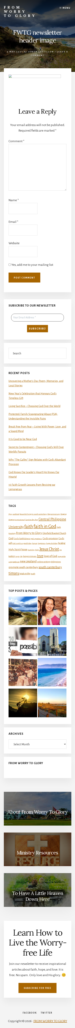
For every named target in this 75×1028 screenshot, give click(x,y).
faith (28, 526)
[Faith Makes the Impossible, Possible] (23, 642)
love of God (50, 556)
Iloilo (37, 550)
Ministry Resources (37, 853)
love (40, 556)
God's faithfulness (22, 538)
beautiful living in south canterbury (33, 514)
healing (61, 543)
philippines (55, 562)
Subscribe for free (37, 988)
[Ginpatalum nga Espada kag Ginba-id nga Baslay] (52, 673)
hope (24, 549)
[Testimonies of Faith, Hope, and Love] (23, 611)
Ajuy (10, 514)
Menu (66, 8)
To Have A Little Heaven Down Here (37, 896)
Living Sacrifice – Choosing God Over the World (34, 406)
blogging (63, 514)
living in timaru (29, 556)
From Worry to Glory (20, 11)
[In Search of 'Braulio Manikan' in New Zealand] (52, 642)
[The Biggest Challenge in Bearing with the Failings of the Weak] (23, 704)
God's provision (50, 538)
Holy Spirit (15, 549)
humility (31, 550)
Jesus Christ (49, 549)
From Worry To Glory (26, 763)
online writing (43, 562)
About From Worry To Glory (38, 812)
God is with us (17, 543)
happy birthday (52, 543)
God (11, 538)
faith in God (44, 526)
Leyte (17, 556)
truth (33, 574)
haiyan (34, 543)
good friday (28, 543)
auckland (16, 514)
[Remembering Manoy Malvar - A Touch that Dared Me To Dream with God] (23, 673)
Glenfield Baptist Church (54, 533)
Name (14, 200)
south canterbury (50, 567)
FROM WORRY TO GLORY (50, 1021)
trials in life (25, 573)
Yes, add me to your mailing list (32, 264)
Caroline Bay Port (31, 520)
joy (60, 550)
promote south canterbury (23, 567)
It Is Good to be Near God (23, 439)
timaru (14, 573)
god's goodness (36, 539)
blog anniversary (53, 514)
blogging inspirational (17, 520)
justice (12, 556)
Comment (16, 141)
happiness (42, 543)
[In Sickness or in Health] (52, 611)
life (21, 556)
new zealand (28, 561)
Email (13, 221)
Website (14, 243)
